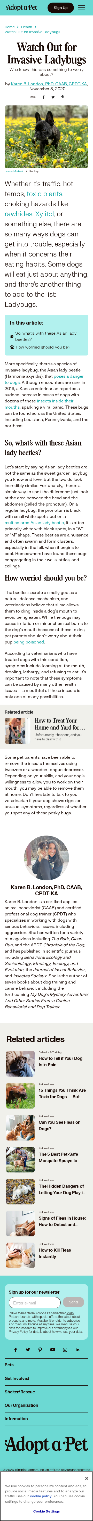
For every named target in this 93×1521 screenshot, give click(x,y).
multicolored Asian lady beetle (34, 522)
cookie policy (41, 1496)
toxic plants (44, 194)
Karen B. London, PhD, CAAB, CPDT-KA (49, 83)
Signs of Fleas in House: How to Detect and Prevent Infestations (62, 1225)
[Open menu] (81, 7)
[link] (18, 1332)
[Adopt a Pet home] (21, 7)
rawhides (18, 214)
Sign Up (61, 7)
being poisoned (28, 641)
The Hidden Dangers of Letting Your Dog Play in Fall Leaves (62, 1193)
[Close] (86, 1478)
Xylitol (43, 214)
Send (73, 1302)
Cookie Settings (46, 1511)
